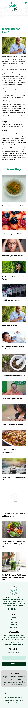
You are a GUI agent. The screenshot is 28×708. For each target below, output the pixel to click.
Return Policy (18, 697)
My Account (14, 627)
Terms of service (9, 697)
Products (14, 619)
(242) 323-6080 (14, 642)
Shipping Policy (9, 700)
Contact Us (14, 624)
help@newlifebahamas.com (14, 644)
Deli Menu (14, 622)
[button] (2, 3)
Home (14, 617)
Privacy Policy (19, 700)
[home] (14, 6)
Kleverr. (18, 702)
